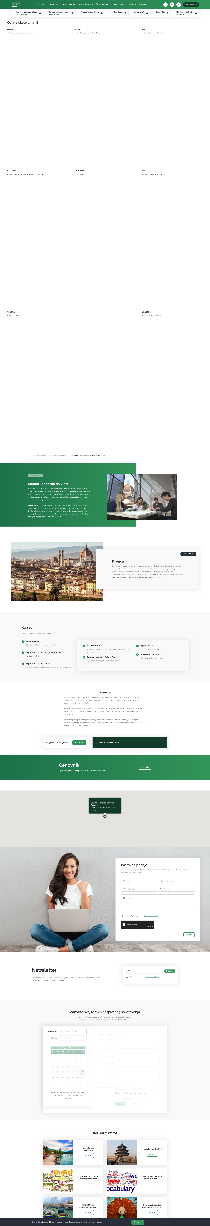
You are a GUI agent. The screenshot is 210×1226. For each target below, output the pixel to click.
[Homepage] (16, 7)
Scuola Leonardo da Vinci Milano (88, 33)
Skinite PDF (79, 742)
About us (54, 4)
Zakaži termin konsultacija (108, 742)
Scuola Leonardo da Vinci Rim (155, 33)
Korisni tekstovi (68, 4)
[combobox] (139, 889)
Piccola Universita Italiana (153, 174)
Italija (72, 456)
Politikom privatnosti (151, 916)
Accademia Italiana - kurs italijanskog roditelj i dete (27, 174)
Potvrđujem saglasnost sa (142, 916)
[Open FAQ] (178, 4)
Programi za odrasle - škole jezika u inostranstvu (50, 456)
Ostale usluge (117, 4)
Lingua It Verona (15, 315)
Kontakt (142, 4)
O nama (41, 4)
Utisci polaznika (86, 4)
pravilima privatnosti (95, 1222)
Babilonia (80, 174)
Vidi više (88, 1155)
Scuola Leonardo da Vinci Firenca (21, 33)
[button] (105, 817)
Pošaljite (189, 934)
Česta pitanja (102, 4)
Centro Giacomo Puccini (152, 315)
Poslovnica (52, 1031)
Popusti (132, 4)
